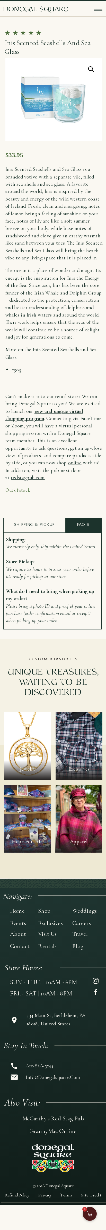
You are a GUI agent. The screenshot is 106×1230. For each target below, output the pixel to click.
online (75, 462)
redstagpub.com (28, 477)
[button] (91, 69)
